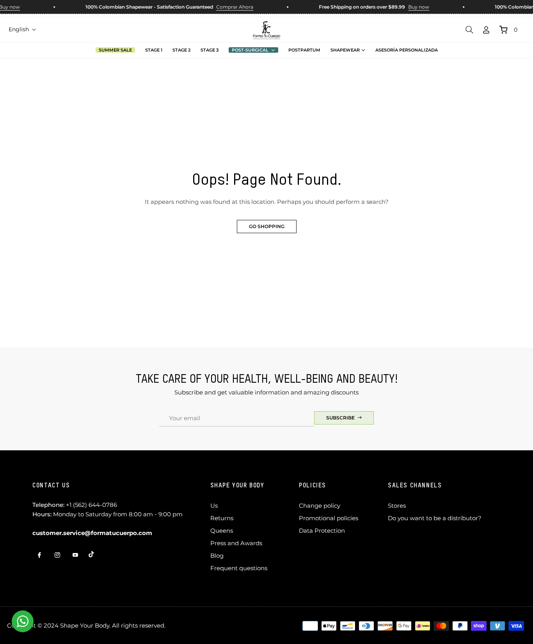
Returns (221, 518)
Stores (397, 505)
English (19, 29)
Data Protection (322, 530)
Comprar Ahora (231, 7)
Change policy (319, 505)
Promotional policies (328, 518)
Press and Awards (236, 543)
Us (214, 505)
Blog (217, 555)
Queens (221, 530)
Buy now (415, 7)
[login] (486, 30)
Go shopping (266, 226)
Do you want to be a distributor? (434, 518)
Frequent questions (238, 568)
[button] (469, 29)
